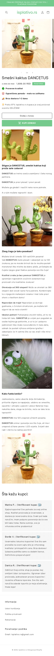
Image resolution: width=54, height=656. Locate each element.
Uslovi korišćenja (12, 608)
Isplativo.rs (23, 650)
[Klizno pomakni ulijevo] (21, 72)
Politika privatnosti (13, 614)
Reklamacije (10, 620)
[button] (6, 12)
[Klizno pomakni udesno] (32, 72)
